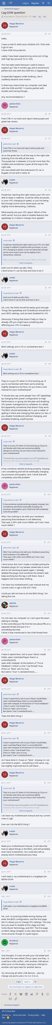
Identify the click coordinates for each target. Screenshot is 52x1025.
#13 (49, 650)
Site (3, 1017)
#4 (50, 190)
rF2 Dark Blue (9, 1011)
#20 (49, 951)
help (34, 16)
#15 (49, 733)
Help (43, 1015)
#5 (50, 235)
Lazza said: (7, 240)
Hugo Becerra (9, 16)
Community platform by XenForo (24, 1023)
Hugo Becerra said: (11, 293)
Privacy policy (33, 1015)
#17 (49, 841)
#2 (50, 114)
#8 (50, 364)
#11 (49, 542)
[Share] (46, 34)
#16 (49, 783)
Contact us (6, 1015)
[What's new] (43, 3)
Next (26, 982)
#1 (50, 34)
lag (39, 16)
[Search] (48, 3)
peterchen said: (9, 144)
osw (44, 16)
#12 (49, 613)
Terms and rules (19, 1015)
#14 (49, 689)
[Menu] (4, 3)
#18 (49, 872)
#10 (49, 494)
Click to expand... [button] (26, 263)
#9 (50, 436)
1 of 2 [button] (18, 982)
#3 (50, 138)
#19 (49, 896)
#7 (50, 342)
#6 (50, 287)
